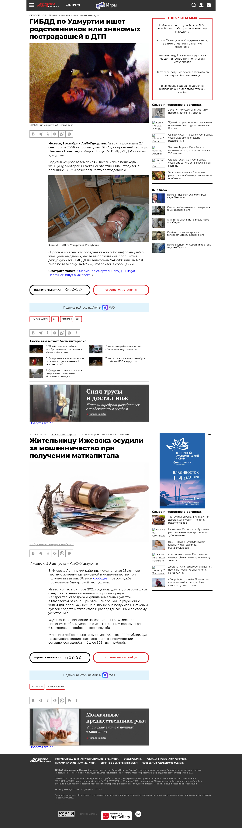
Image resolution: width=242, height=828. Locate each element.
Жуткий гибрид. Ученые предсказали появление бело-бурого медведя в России (190, 125)
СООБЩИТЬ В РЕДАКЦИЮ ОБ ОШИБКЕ (163, 763)
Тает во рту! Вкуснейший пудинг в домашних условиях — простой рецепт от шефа (188, 519)
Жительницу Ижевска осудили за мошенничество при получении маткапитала (182, 59)
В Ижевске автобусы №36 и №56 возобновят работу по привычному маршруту (182, 28)
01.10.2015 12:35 (37, 15)
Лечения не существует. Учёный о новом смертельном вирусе (188, 111)
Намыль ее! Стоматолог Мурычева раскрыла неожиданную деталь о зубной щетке (188, 532)
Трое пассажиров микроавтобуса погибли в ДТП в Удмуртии (125, 360)
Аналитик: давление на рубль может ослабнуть (188, 221)
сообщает (101, 578)
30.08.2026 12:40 (38, 434)
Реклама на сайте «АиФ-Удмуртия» (75, 763)
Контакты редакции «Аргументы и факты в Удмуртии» (87, 759)
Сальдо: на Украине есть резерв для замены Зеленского (188, 208)
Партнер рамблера (88, 814)
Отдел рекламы (133, 759)
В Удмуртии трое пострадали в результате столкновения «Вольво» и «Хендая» (64, 373)
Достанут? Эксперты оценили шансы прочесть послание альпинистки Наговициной (190, 569)
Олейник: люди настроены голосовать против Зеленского (185, 233)
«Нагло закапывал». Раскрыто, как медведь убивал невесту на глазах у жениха (189, 557)
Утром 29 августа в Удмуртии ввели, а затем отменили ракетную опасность (182, 43)
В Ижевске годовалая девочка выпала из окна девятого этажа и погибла (182, 89)
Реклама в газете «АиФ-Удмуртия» (167, 759)
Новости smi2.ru (42, 423)
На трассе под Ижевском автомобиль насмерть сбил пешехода (182, 74)
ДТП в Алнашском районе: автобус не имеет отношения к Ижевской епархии (64, 349)
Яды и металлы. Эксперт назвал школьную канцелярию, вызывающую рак (187, 544)
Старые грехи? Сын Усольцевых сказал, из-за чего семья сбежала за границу (189, 162)
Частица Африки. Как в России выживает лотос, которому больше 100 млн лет (189, 150)
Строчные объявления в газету (119, 763)
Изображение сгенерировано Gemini (51, 544)
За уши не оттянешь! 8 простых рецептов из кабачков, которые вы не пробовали (190, 175)
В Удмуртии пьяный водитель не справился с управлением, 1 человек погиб (65, 361)
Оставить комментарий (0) (121, 290)
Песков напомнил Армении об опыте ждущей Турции (189, 246)
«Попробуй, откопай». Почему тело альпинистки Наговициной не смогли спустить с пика (189, 582)
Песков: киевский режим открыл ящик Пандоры (186, 196)
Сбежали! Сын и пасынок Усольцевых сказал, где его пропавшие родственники (190, 137)
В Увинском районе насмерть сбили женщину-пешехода (122, 348)
